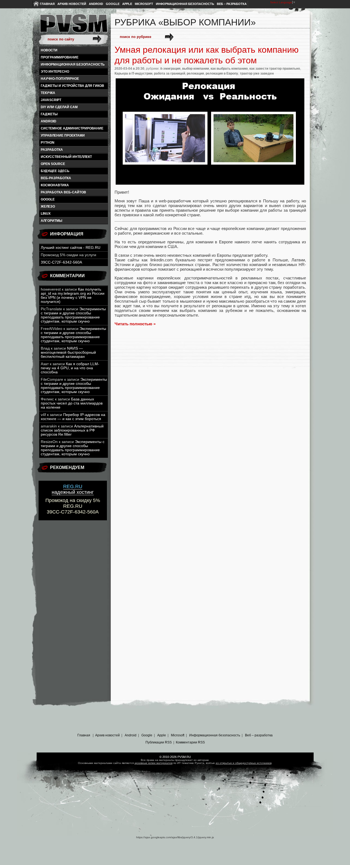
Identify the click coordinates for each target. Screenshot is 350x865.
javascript (51, 100)
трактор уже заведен (257, 73)
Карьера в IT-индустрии (133, 73)
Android (96, 3)
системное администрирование (72, 128)
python (47, 142)
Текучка (48, 93)
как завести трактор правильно (274, 68)
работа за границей (169, 73)
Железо (48, 206)
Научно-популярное (60, 79)
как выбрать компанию (229, 68)
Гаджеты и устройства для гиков (72, 86)
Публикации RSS (158, 742)
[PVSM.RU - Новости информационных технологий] (73, 26)
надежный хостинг (73, 489)
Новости (49, 50)
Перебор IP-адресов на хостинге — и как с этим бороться (73, 417)
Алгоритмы (51, 221)
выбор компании (195, 68)
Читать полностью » (135, 323)
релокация (195, 73)
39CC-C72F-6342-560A (61, 262)
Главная (47, 3)
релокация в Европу (222, 73)
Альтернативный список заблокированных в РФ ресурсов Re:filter (72, 430)
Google (112, 3)
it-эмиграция (170, 68)
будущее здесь (55, 171)
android (48, 121)
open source (53, 164)
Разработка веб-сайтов (63, 192)
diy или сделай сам (59, 107)
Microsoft (144, 3)
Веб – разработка (232, 3)
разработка (52, 150)
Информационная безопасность (185, 3)
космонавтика (55, 185)
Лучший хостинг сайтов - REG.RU (70, 248)
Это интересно (55, 71)
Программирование (59, 57)
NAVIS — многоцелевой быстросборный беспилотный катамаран (68, 352)
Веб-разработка (56, 178)
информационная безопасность (73, 64)
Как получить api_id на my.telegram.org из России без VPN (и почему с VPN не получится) (72, 295)
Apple (127, 3)
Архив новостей (71, 3)
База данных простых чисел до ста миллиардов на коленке (72, 403)
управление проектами (63, 135)
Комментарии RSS (190, 742)
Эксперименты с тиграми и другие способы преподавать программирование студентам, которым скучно (73, 315)
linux (46, 213)
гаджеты (49, 114)
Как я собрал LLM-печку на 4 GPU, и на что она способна (70, 368)
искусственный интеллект (66, 157)
